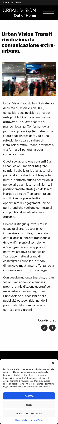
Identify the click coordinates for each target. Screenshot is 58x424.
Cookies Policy (21, 420)
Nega (29, 404)
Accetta (29, 395)
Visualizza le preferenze (29, 413)
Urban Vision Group (11, 2)
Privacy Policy (36, 420)
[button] (53, 363)
